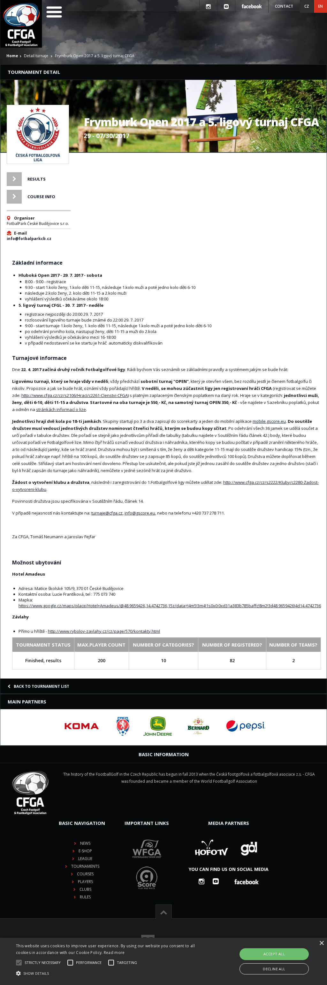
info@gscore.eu (140, 513)
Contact (284, 6)
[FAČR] (123, 726)
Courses (85, 874)
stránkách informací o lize (61, 409)
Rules (85, 897)
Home (12, 55)
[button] (112, 973)
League (85, 858)
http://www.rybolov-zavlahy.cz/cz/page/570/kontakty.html (104, 631)
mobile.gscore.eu (269, 421)
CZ (306, 6)
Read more (114, 952)
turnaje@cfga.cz (107, 513)
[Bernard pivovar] (198, 726)
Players (85, 881)
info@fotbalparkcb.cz (29, 238)
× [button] (321, 943)
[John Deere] (157, 726)
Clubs (85, 889)
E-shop (85, 851)
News (85, 843)
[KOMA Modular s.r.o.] (82, 726)
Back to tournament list (41, 686)
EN (320, 6)
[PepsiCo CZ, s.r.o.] (245, 726)
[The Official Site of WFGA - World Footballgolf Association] (147, 862)
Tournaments (85, 866)
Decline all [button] (274, 968)
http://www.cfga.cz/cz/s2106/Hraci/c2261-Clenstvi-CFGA (74, 395)
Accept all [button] (274, 953)
